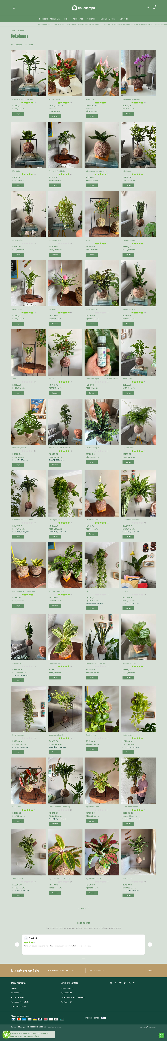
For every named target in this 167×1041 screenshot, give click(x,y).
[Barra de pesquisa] (14, 8)
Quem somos (16, 993)
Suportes (91, 19)
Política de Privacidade (20, 1002)
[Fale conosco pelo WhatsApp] (161, 1035)
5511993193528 (67, 988)
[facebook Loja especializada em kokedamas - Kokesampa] (116, 983)
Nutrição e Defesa (107, 19)
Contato (14, 988)
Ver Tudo (124, 19)
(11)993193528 (66, 993)
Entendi (36, 1036)
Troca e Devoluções (19, 1006)
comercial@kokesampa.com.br (73, 997)
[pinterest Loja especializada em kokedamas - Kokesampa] (134, 983)
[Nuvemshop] (148, 1027)
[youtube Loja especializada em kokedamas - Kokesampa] (120, 983)
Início (66, 19)
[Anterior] (17, 944)
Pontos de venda (17, 997)
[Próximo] (150, 944)
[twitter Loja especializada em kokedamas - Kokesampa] (130, 983)
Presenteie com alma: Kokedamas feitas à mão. (123, 24)
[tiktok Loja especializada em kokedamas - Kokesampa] (125, 983)
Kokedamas (78, 19)
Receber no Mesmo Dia (49, 19)
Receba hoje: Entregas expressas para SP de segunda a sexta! (77, 24)
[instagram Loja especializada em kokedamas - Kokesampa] (111, 983)
